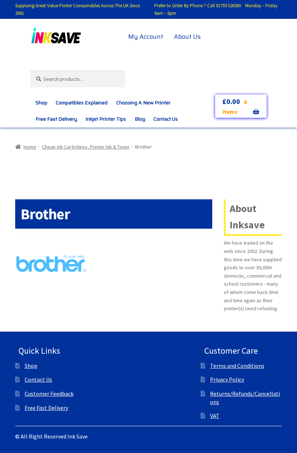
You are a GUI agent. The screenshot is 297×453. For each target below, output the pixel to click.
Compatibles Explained (82, 103)
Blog (140, 119)
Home (30, 147)
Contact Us (166, 119)
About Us (187, 37)
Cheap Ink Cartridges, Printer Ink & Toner (86, 147)
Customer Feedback (49, 393)
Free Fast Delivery (56, 119)
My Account (145, 37)
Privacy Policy (227, 379)
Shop (41, 103)
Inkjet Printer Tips (105, 119)
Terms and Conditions (237, 365)
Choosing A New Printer (143, 103)
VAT (214, 415)
